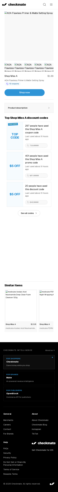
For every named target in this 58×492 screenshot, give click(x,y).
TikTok (35, 434)
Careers (7, 425)
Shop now (24, 92)
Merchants (8, 420)
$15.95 (33, 324)
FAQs (5, 448)
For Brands (8, 434)
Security (7, 453)
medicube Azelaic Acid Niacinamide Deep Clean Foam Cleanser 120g (20, 328)
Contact (7, 429)
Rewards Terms (10, 474)
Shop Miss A (11, 324)
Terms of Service (11, 469)
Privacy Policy (10, 457)
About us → (50, 350)
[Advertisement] (29, 249)
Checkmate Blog (39, 425)
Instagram (36, 429)
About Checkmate (40, 420)
